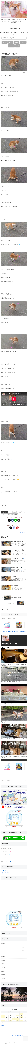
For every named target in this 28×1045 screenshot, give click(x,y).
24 (3, 1020)
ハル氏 (20, 512)
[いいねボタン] (3, 505)
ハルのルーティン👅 (6, 851)
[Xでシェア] (9, 520)
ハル (15, 512)
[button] (18, 520)
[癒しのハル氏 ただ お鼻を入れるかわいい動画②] (14, 731)
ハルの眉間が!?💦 (5, 854)
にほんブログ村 (5, 873)
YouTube (23, 42)
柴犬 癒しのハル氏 (9, 644)
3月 (23, 947)
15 (21, 1017)
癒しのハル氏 (5, 512)
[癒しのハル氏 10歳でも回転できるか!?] (14, 674)
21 (17, 1018)
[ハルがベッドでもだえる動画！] (14, 693)
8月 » (6, 1025)
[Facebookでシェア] (12, 520)
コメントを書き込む (14, 614)
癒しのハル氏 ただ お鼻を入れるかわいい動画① (14, 756)
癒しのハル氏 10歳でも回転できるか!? (11, 681)
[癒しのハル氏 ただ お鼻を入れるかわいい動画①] (14, 748)
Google (4, 42)
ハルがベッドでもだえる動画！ (9, 703)
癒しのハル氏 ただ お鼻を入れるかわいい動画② (14, 738)
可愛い (4, 514)
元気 (24, 512)
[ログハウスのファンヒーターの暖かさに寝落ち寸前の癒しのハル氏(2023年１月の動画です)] (14, 656)
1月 (7, 947)
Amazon (11, 45)
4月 (7, 950)
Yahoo (16, 42)
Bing (10, 42)
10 (3, 1017)
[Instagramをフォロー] (14, 527)
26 (10, 1020)
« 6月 (2, 1025)
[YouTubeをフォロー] (17, 527)
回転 (9, 514)
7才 (11, 512)
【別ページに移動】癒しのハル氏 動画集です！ (14, 631)
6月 (23, 950)
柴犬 (13, 514)
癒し (17, 514)
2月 (15, 947)
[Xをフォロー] (10, 527)
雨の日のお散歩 (5, 721)
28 (17, 1020)
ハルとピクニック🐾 (6, 861)
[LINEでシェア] (15, 520)
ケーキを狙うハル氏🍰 (6, 858)
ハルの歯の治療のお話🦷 (7, 848)
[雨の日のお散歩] (14, 713)
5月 (15, 950)
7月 (7, 953)
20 (14, 1018)
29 (21, 1020)
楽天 (18, 45)
